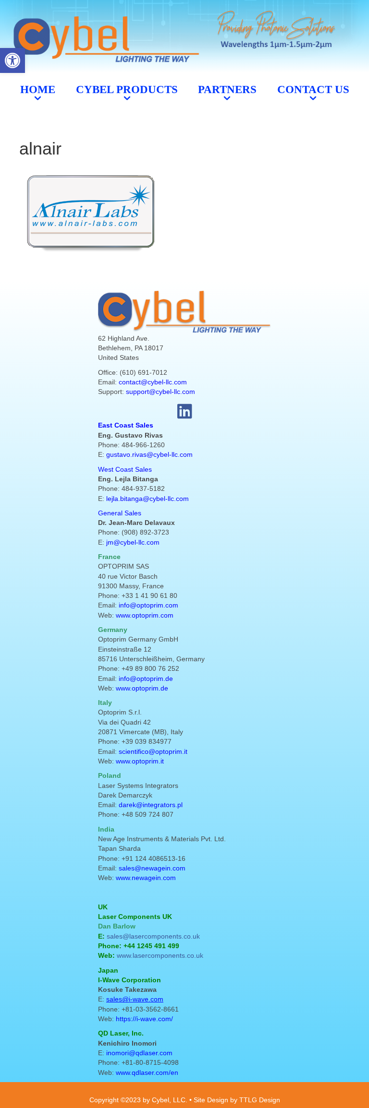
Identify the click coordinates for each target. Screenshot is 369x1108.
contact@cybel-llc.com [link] (153, 382)
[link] (12, 60)
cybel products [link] (127, 89)
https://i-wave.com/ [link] (144, 1019)
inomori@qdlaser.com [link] (139, 1053)
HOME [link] (37, 89)
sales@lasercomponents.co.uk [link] (153, 936)
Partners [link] (227, 89)
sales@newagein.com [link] (152, 868)
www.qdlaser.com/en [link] (147, 1072)
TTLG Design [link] (259, 1100)
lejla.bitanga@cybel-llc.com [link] (147, 498)
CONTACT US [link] (313, 89)
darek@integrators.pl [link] (151, 805)
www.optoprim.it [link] (140, 761)
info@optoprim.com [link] (148, 605)
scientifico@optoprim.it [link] (153, 751)
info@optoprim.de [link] (146, 678)
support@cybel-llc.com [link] (160, 391)
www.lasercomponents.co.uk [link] (160, 955)
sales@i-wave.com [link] (134, 999)
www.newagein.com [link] (146, 878)
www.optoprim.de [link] (142, 688)
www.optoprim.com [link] (144, 615)
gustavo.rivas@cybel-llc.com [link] (149, 454)
